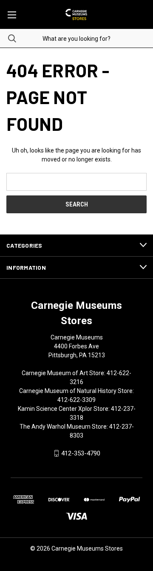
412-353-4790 (80, 453)
